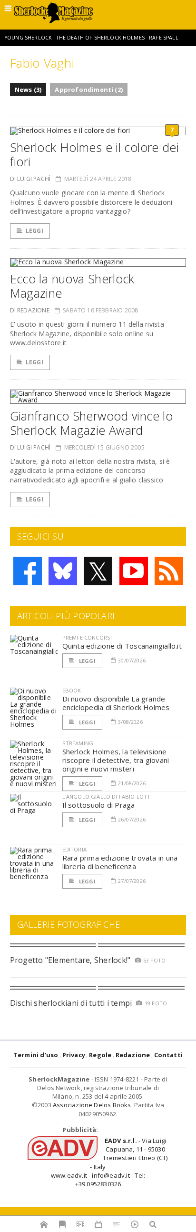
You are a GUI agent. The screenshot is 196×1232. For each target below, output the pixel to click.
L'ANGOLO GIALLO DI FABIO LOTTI (107, 796)
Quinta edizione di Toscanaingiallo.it (122, 646)
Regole (100, 1055)
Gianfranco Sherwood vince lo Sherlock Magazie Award (91, 423)
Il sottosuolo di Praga (98, 805)
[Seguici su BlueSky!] (63, 571)
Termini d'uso (36, 1055)
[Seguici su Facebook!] (27, 571)
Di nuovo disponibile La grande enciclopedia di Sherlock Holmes (116, 703)
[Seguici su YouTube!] (134, 571)
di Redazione (29, 310)
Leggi (34, 231)
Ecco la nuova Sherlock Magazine (72, 285)
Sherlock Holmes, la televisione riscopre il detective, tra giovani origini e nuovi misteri (115, 760)
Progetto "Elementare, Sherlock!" (70, 960)
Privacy (73, 1055)
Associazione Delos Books (92, 1105)
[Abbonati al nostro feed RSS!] (169, 571)
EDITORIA (74, 849)
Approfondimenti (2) (89, 89)
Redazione (133, 1055)
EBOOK (71, 690)
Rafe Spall (163, 37)
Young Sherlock (28, 37)
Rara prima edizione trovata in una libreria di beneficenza (120, 862)
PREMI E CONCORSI (87, 637)
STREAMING (78, 743)
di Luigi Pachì (30, 179)
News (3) (28, 89)
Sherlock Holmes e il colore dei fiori (94, 154)
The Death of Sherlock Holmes (100, 37)
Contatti (168, 1055)
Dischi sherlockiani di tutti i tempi (71, 1003)
